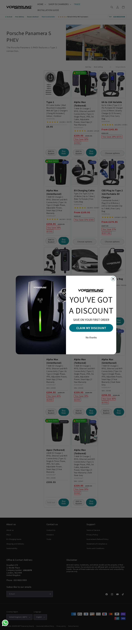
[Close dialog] (113, 279)
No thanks (91, 337)
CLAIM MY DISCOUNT (91, 328)
